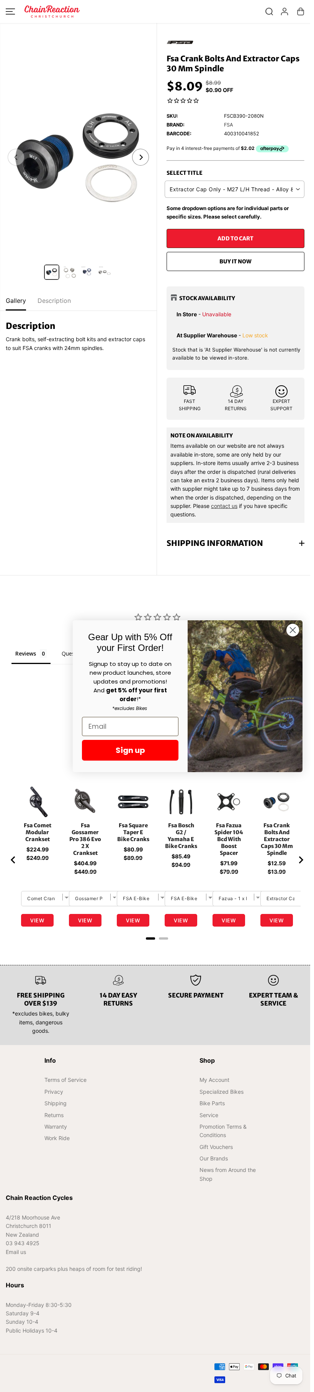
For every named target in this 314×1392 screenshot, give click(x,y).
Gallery (16, 300)
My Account (212, 1086)
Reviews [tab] (25, 653)
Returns (53, 1121)
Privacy (53, 1098)
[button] (10, 11)
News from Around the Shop (225, 1180)
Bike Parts (209, 1109)
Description (54, 300)
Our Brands (211, 1164)
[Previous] (16, 157)
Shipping (55, 1109)
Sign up (130, 750)
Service (206, 1121)
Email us (16, 1258)
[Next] (140, 157)
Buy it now (235, 261)
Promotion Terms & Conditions (220, 1136)
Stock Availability (207, 298)
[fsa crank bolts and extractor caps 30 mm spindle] (78, 157)
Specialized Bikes (219, 1098)
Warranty (55, 1132)
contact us (224, 506)
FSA (228, 125)
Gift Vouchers (214, 1153)
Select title (185, 172)
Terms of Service (65, 1086)
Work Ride (56, 1144)
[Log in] (284, 11)
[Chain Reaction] (52, 11)
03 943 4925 (22, 1249)
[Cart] (300, 11)
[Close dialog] (292, 630)
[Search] (269, 11)
